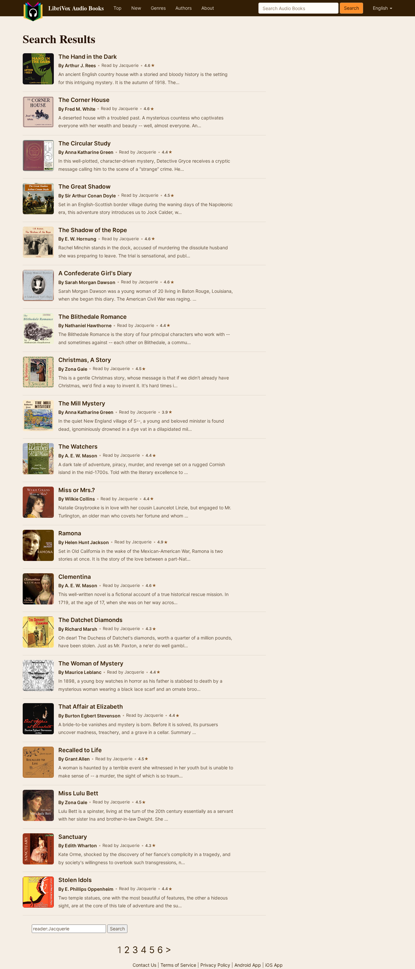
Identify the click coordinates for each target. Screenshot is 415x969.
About (207, 8)
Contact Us (144, 965)
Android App (247, 965)
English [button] (381, 8)
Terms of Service (178, 965)
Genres (158, 8)
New (136, 8)
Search (351, 8)
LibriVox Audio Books (76, 8)
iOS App (274, 965)
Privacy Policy (215, 965)
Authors (183, 8)
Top (117, 8)
